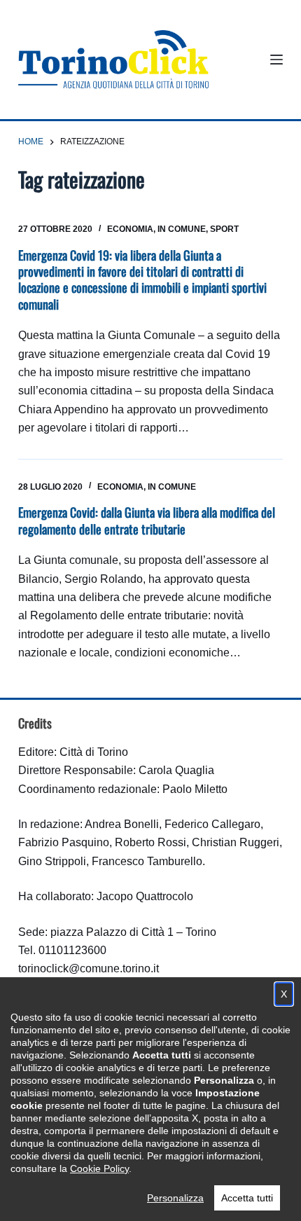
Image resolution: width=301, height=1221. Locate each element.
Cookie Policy (99, 1168)
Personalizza (175, 1197)
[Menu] (276, 59)
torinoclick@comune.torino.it (88, 968)
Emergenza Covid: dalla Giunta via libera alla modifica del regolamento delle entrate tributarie (146, 520)
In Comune (182, 229)
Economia (130, 229)
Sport (224, 229)
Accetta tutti (247, 1197)
